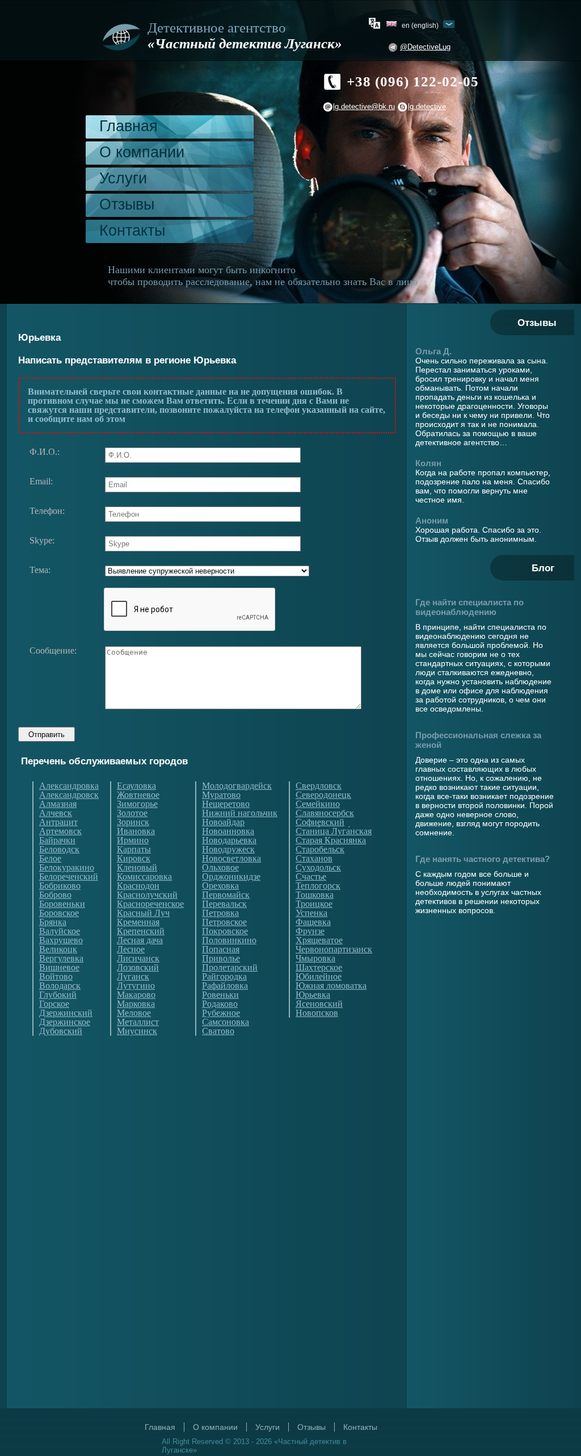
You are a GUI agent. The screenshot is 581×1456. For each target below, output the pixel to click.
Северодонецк (323, 795)
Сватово (218, 1031)
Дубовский (60, 1031)
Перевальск (224, 904)
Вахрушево (61, 940)
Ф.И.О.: (45, 452)
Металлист (138, 1022)
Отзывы (126, 204)
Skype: (42, 540)
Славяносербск (325, 813)
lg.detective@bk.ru (364, 106)
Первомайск (226, 894)
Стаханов (314, 858)
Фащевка (313, 922)
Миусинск (137, 1031)
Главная (128, 126)
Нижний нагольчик (239, 813)
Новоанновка (228, 831)
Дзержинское (64, 1022)
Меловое (134, 1013)
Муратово (221, 795)
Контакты (132, 230)
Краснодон (138, 885)
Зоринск (133, 822)
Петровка (220, 913)
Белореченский (68, 876)
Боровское (59, 913)
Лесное (131, 949)
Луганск (133, 976)
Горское (54, 1004)
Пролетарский (230, 967)
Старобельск (320, 849)
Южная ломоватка (331, 985)
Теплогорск (318, 885)
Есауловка (136, 785)
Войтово (56, 976)
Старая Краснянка (331, 840)
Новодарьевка (229, 840)
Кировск (133, 858)
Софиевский (320, 822)
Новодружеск (228, 849)
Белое (50, 858)
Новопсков (317, 1013)
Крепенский (141, 931)
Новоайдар (223, 822)
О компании (141, 152)
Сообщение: (53, 650)
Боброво (55, 894)
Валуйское (59, 931)
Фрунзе (310, 931)
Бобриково (60, 885)
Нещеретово (226, 804)
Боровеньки (62, 904)
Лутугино (136, 985)
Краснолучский (147, 894)
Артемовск (60, 831)
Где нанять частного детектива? (482, 859)
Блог (543, 568)
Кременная (138, 922)
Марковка (136, 1004)
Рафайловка (225, 985)
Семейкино (318, 804)
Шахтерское (319, 967)
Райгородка (224, 976)
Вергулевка (61, 958)
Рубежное (221, 1013)
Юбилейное (319, 976)
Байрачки (57, 840)
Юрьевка (313, 994)
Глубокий (58, 994)
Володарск (60, 985)
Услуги (123, 178)
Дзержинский (65, 1013)
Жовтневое (138, 795)
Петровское (224, 922)
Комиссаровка (144, 876)
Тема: (40, 570)
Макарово (136, 994)
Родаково (220, 1004)
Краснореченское (150, 904)
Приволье (221, 958)
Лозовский (138, 967)
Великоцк (58, 949)
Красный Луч (143, 913)
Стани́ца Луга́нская (334, 831)
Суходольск (318, 867)
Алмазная (58, 804)
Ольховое (220, 867)
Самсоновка (225, 1022)
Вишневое (59, 967)
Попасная (220, 949)
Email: (41, 481)
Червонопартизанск (334, 949)
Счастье (311, 876)
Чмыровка (315, 958)
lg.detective (427, 106)
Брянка (52, 922)
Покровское (225, 931)
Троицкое (314, 904)
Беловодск (59, 849)
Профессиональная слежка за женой (478, 740)
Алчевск (55, 813)
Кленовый (137, 867)
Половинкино (229, 940)
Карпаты (134, 849)
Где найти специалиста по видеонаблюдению (469, 607)
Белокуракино (66, 867)
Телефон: (47, 511)
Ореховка (220, 885)
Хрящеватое (319, 940)
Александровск (69, 795)
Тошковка (315, 894)
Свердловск (319, 785)
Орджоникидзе (231, 876)
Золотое (132, 813)
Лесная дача (140, 940)
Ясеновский (319, 1004)
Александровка (69, 785)
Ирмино (133, 840)
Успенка (311, 913)
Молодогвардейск (237, 785)
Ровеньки (220, 994)
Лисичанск (138, 958)
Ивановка (136, 831)
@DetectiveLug (425, 47)
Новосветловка (231, 858)
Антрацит (58, 822)
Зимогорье (137, 804)
